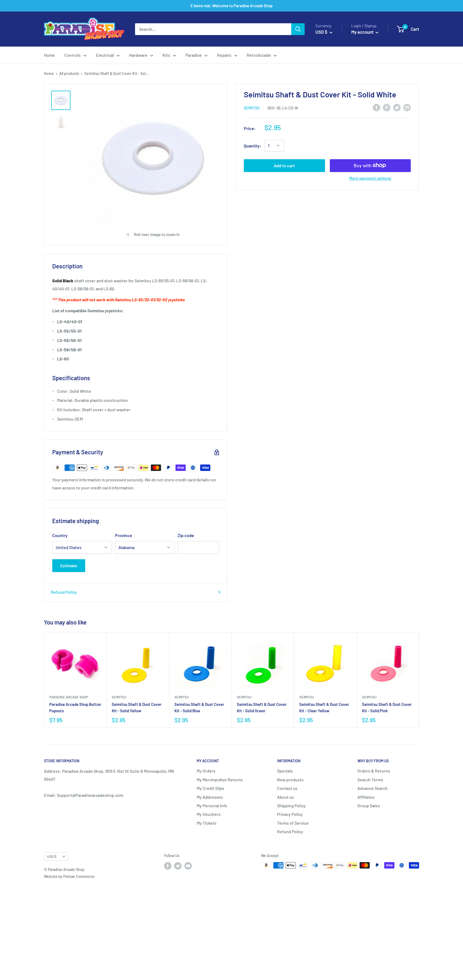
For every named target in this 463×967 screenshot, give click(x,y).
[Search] (298, 29)
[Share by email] (407, 107)
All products (69, 73)
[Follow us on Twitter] (178, 866)
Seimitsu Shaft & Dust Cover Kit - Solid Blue (199, 707)
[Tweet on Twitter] (397, 107)
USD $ (52, 856)
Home (49, 55)
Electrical (105, 55)
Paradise (193, 55)
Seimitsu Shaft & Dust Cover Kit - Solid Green (262, 707)
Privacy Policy (290, 814)
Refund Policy (64, 592)
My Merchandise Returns (220, 779)
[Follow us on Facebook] (167, 866)
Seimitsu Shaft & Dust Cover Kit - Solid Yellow (137, 707)
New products (290, 779)
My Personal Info (212, 805)
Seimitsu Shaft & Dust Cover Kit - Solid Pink (387, 707)
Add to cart (284, 165)
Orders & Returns (373, 770)
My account (362, 32)
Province (123, 535)
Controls (72, 55)
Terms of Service (293, 822)
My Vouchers (209, 814)
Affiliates (366, 797)
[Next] (419, 680)
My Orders (206, 770)
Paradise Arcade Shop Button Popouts (75, 707)
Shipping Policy (291, 805)
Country (60, 535)
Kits (166, 55)
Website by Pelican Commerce (69, 876)
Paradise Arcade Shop (68, 697)
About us (285, 797)
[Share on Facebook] (376, 107)
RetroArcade (259, 55)
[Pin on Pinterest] (386, 107)
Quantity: (252, 145)
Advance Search (372, 788)
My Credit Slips (210, 788)
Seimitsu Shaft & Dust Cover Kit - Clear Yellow (324, 707)
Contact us (287, 788)
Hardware (138, 55)
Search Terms (370, 779)
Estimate (68, 565)
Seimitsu (252, 107)
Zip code (186, 535)
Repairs (224, 55)
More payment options (370, 177)
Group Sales (368, 805)
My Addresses (210, 797)
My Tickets (206, 822)
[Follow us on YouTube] (188, 866)
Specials (285, 770)
